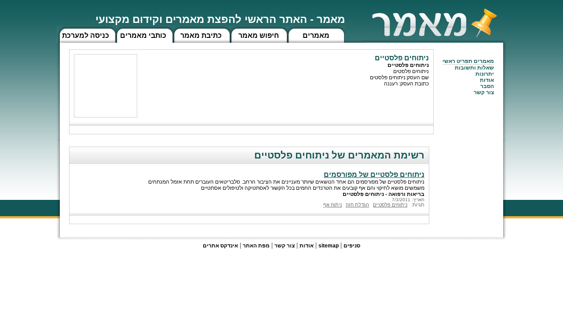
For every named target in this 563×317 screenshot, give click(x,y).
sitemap (328, 246)
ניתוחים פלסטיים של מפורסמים (374, 174)
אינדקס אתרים (220, 246)
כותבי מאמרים (143, 35)
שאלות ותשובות (474, 68)
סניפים (352, 246)
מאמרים (316, 35)
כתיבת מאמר (201, 35)
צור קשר (284, 246)
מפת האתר (256, 246)
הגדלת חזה (357, 204)
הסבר (487, 86)
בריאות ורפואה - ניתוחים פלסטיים (383, 194)
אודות (487, 80)
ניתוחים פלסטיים (390, 204)
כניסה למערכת (85, 35)
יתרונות (484, 74)
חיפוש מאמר (258, 35)
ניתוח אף (332, 204)
